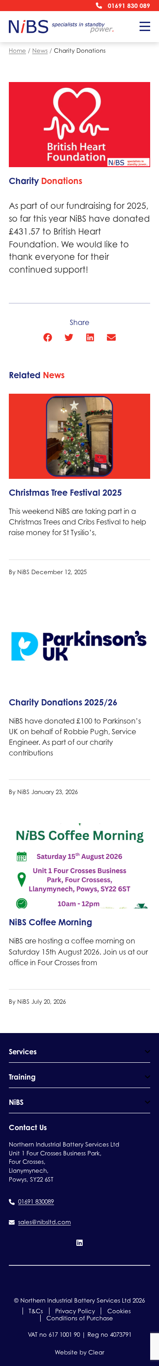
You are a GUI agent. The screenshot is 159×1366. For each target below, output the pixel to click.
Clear (96, 1352)
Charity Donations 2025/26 (63, 702)
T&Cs (36, 1311)
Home (17, 50)
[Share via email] (111, 337)
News (40, 50)
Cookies (119, 1311)
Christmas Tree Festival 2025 (65, 492)
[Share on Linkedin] (90, 337)
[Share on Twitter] (69, 337)
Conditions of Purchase (79, 1318)
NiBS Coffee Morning (50, 922)
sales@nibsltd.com (44, 1221)
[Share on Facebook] (48, 337)
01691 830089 (36, 1201)
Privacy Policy (75, 1311)
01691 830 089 (129, 5)
